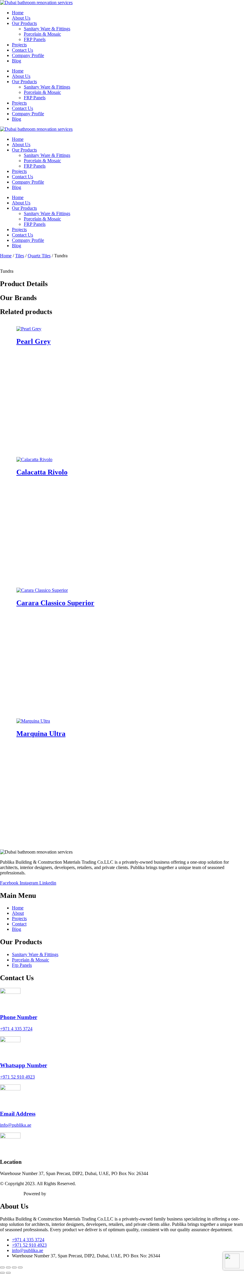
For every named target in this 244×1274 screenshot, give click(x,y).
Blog (16, 60)
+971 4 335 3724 (16, 1028)
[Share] (14, 1267)
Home (18, 12)
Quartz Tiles (39, 255)
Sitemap (7, 1193)
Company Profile (28, 55)
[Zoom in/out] (2, 1267)
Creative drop (60, 1193)
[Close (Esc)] (20, 1267)
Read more (128, 442)
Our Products (24, 23)
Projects (19, 44)
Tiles (19, 255)
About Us (21, 18)
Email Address (17, 1114)
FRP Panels (35, 39)
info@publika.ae (15, 1125)
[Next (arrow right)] (8, 1273)
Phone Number (18, 1017)
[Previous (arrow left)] (2, 1273)
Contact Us (22, 50)
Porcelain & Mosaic (42, 34)
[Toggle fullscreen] (8, 1267)
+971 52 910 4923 (17, 1076)
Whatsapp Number (23, 1065)
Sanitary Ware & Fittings (47, 28)
